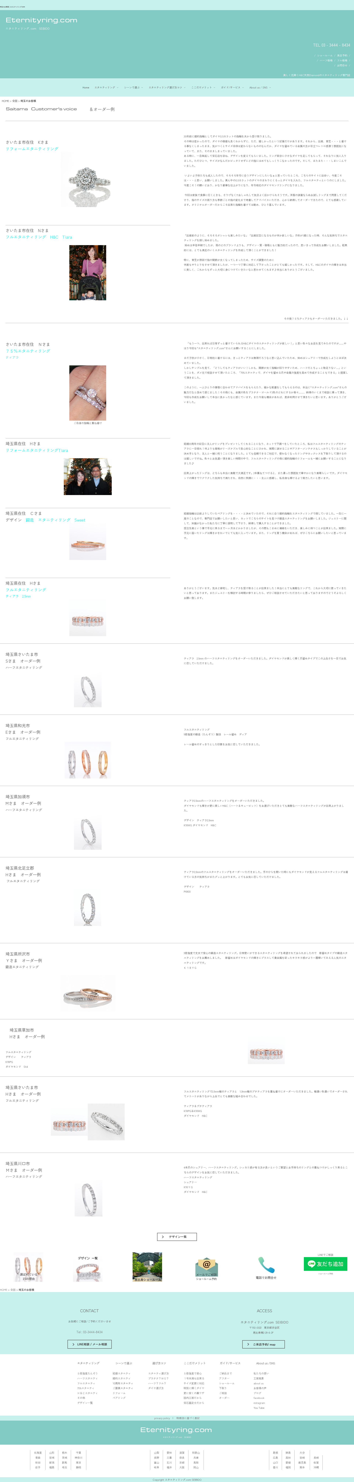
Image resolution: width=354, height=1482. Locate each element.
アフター (224, 1378)
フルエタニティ (86, 1383)
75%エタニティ (85, 1388)
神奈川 (78, 1457)
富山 (156, 1462)
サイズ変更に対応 (194, 1383)
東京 (78, 1462)
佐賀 (316, 1462)
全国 (14, 101)
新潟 (51, 1462)
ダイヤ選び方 (156, 1388)
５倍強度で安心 (193, 1373)
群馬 (64, 1462)
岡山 (196, 1467)
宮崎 (302, 1457)
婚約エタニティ (122, 1378)
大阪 (182, 1467)
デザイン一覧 (85, 1403)
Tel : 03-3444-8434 (89, 1331)
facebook (259, 1398)
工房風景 (259, 1378)
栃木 (64, 1452)
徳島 (288, 1452)
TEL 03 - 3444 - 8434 (331, 45)
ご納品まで (225, 1373)
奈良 (182, 1457)
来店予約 (342, 55)
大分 (302, 1452)
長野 (156, 1457)
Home (86, 87)
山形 (51, 1452)
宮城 (51, 1457)
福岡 (288, 1467)
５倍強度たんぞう (87, 1373)
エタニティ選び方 (158, 1373)
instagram (259, 1403)
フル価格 (342, 60)
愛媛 (288, 1462)
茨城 (64, 1457)
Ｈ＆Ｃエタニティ (87, 1393)
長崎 (316, 1457)
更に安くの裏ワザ (194, 1393)
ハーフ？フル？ (157, 1383)
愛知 (169, 1452)
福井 (169, 1467)
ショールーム (325, 55)
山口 (275, 1462)
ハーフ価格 (326, 60)
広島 (275, 1457)
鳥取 (196, 1462)
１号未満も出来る (194, 1378)
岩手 (37, 1467)
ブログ (257, 1393)
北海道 (38, 1452)
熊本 (302, 1467)
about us (258, 1383)
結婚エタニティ (122, 1373)
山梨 (156, 1452)
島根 (275, 1452)
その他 (81, 1398)
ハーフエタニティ (87, 1378)
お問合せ (342, 65)
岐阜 (156, 1467)
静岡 (78, 1467)
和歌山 (196, 1452)
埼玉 (64, 1467)
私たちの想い (261, 1373)
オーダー (224, 1398)
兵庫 (196, 1457)
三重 (169, 1457)
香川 (275, 1467)
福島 (51, 1467)
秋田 (37, 1462)
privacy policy (162, 1418)
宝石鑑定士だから (194, 1403)
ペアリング (119, 1398)
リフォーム (119, 1393)
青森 (37, 1457)
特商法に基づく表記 (188, 1418)
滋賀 (182, 1452)
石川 (169, 1462)
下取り (223, 1388)
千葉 (78, 1452)
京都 (182, 1462)
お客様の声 (260, 1388)
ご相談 (223, 1393)
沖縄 (316, 1467)
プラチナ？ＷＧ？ (158, 1378)
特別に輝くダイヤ (194, 1388)
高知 (288, 1457)
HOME (5, 101)
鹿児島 (302, 1462)
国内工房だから (193, 1398)
